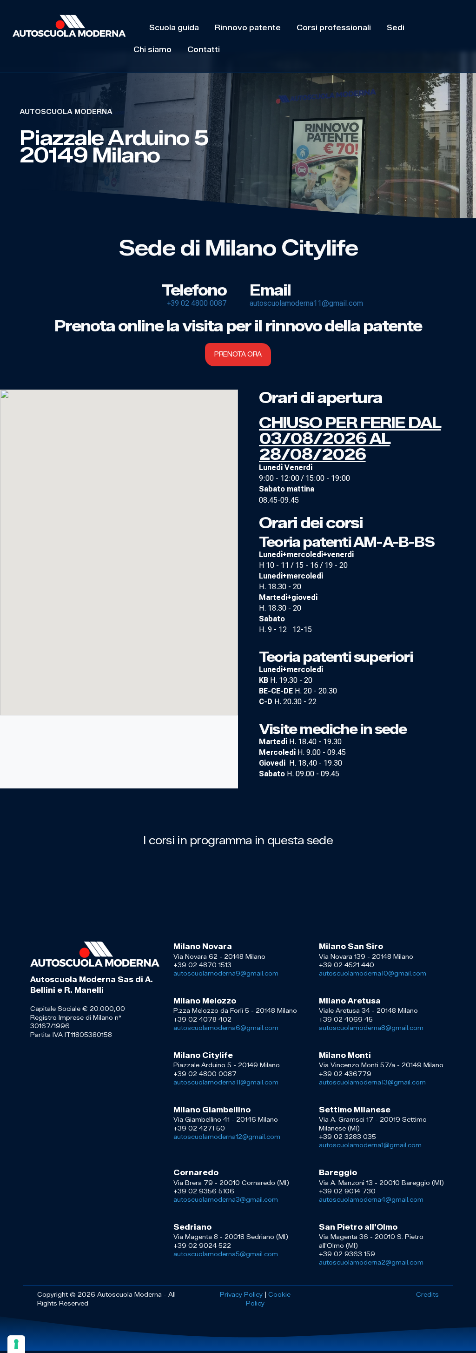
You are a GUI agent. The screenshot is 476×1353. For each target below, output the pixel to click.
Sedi (395, 27)
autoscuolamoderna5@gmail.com (225, 1254)
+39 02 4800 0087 (196, 303)
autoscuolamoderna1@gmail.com (370, 1145)
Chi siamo (152, 49)
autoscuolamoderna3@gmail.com (225, 1199)
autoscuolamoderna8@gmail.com (371, 1027)
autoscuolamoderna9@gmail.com (225, 973)
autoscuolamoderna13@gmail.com (372, 1082)
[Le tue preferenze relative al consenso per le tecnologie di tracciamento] (16, 1344)
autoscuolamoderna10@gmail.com (372, 973)
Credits (427, 1294)
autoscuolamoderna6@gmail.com (225, 1027)
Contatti (203, 49)
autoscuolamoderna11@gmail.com (306, 303)
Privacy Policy (241, 1294)
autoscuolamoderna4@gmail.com (371, 1199)
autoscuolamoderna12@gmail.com (226, 1136)
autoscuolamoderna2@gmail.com (371, 1262)
